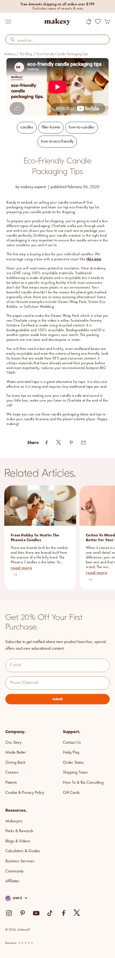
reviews (11, 943)
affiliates (12, 881)
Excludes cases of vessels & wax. (58, 8)
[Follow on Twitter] (77, 913)
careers (12, 772)
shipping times (75, 772)
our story (13, 743)
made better (15, 752)
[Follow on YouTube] (36, 913)
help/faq (71, 752)
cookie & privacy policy (24, 793)
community (14, 871)
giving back (15, 763)
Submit (57, 699)
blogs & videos (17, 841)
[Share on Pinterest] (71, 442)
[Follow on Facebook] (63, 913)
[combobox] (57, 41)
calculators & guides (22, 851)
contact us (72, 743)
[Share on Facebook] (46, 442)
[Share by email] (83, 442)
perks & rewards (19, 831)
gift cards (71, 793)
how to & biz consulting (83, 783)
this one (93, 259)
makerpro (13, 821)
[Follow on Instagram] (9, 913)
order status (73, 763)
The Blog (26, 54)
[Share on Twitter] (58, 442)
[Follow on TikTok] (49, 913)
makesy (10, 54)
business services (19, 861)
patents (11, 783)
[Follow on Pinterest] (22, 913)
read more (21, 568)
